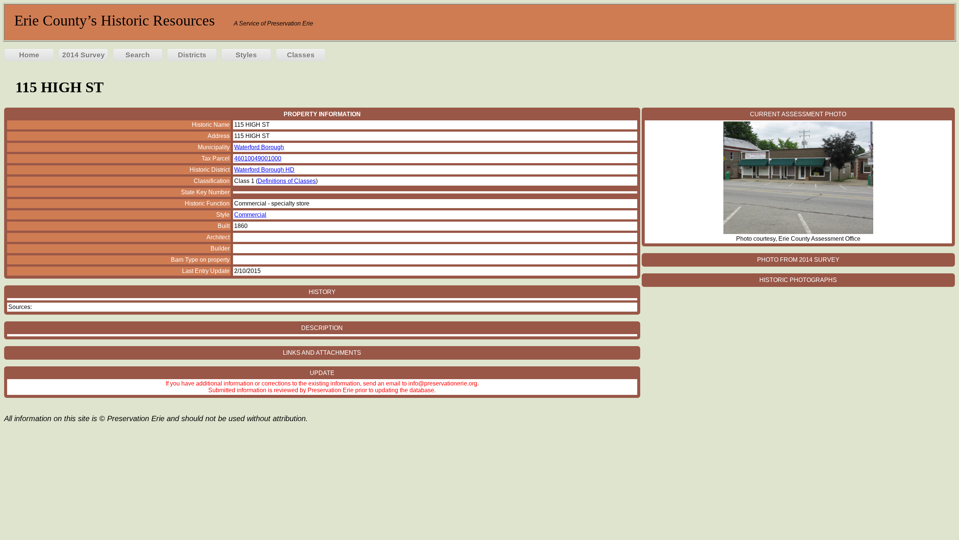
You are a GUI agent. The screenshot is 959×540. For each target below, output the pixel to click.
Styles (246, 55)
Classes (301, 55)
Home (29, 55)
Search (137, 55)
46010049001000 (257, 158)
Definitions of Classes (287, 181)
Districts (192, 55)
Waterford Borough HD (264, 169)
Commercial (250, 215)
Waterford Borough (259, 147)
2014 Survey (83, 55)
